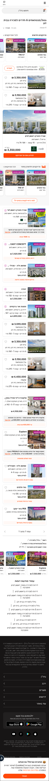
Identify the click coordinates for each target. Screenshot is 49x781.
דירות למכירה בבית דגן (26, 620)
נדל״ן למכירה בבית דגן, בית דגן (26, 605)
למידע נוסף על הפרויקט (25, 155)
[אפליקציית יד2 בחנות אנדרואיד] (28, 734)
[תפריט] (45, 3)
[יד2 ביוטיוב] (13, 734)
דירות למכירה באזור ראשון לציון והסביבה (24, 586)
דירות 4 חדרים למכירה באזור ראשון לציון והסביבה (24, 628)
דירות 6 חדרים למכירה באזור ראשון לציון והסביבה (24, 614)
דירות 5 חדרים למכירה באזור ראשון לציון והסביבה (24, 596)
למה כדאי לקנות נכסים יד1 (24, 200)
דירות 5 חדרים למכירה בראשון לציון (26, 609)
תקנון (39, 757)
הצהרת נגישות (24, 757)
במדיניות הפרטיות (31, 770)
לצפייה (9, 68)
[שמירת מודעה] (30, 40)
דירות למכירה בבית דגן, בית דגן (26, 624)
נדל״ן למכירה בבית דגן (26, 602)
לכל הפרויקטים (11, 35)
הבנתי (24, 776)
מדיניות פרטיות (9, 757)
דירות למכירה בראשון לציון (26, 591)
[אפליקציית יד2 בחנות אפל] (35, 734)
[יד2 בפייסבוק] (21, 734)
